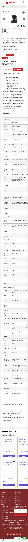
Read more (9, 456)
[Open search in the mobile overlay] (14, 6)
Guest (10, 540)
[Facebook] (8, 534)
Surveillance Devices (21, 38)
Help (17, 540)
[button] (24, 19)
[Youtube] (11, 534)
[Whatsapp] (17, 534)
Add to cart (10, 55)
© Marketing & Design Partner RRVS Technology (14, 520)
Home (3, 38)
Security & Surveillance (10, 38)
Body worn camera (6, 40)
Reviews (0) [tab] (17, 69)
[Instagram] (14, 534)
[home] (3, 539)
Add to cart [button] (9, 484)
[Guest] (10, 539)
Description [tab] (7, 69)
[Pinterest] (20, 534)
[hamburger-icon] (2, 2)
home (3, 540)
